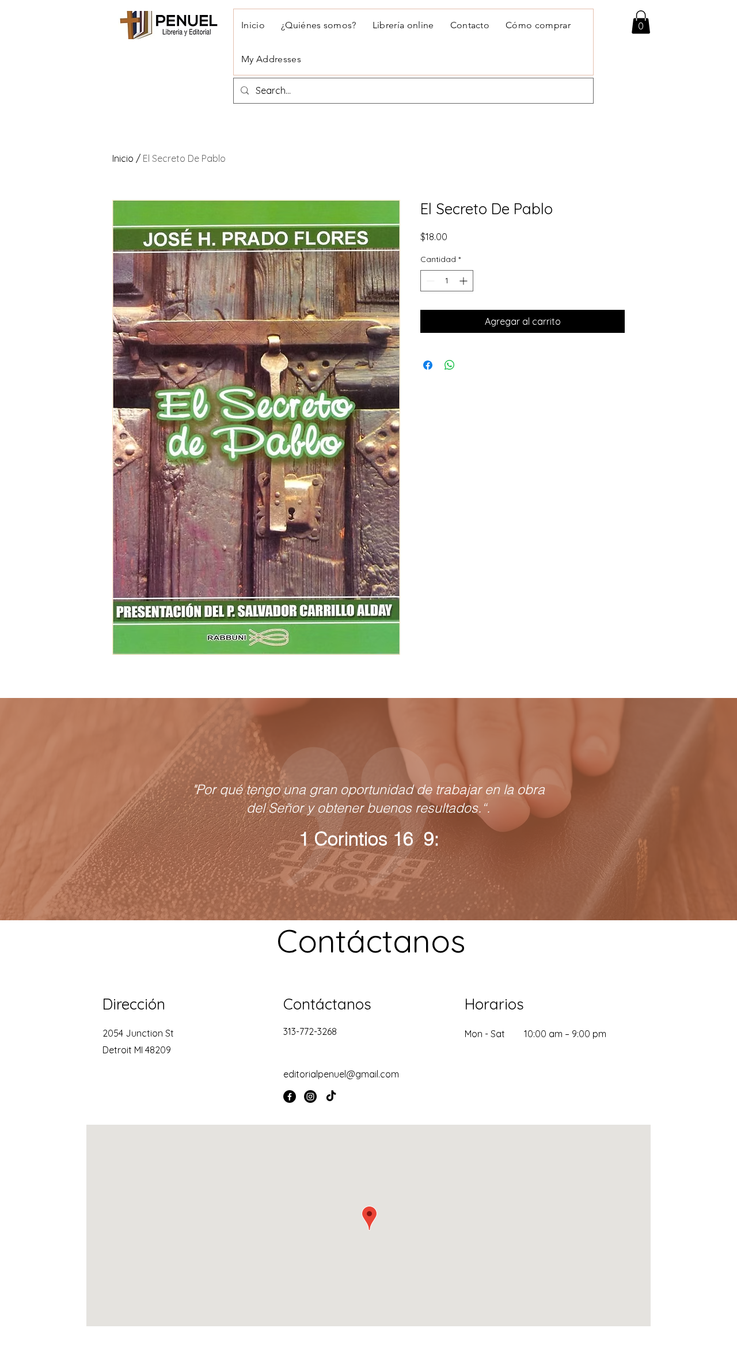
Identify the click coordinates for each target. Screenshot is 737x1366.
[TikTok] (331, 1096)
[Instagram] (310, 1096)
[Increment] (464, 281)
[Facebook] (289, 1096)
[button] (641, 22)
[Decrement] (429, 281)
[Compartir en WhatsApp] (450, 365)
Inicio (123, 158)
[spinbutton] (446, 281)
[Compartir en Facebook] (428, 365)
